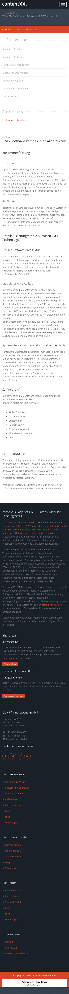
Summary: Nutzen (12, 57)
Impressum (11, 947)
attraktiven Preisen (52, 604)
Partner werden (13, 896)
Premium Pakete (14, 793)
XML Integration (10, 96)
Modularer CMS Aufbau (15, 72)
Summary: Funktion (12, 49)
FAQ (7, 810)
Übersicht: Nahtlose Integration (24, 29)
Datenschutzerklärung (17, 953)
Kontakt (9, 941)
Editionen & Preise (15, 781)
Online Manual (13, 850)
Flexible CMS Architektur (15, 64)
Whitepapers (12, 822)
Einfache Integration (13, 80)
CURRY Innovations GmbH (20, 522)
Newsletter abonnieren (13, 696)
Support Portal (13, 856)
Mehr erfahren (10, 664)
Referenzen (11, 799)
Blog (7, 816)
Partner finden (13, 805)
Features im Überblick (14, 120)
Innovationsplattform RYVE (16, 526)
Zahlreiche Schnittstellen (15, 88)
